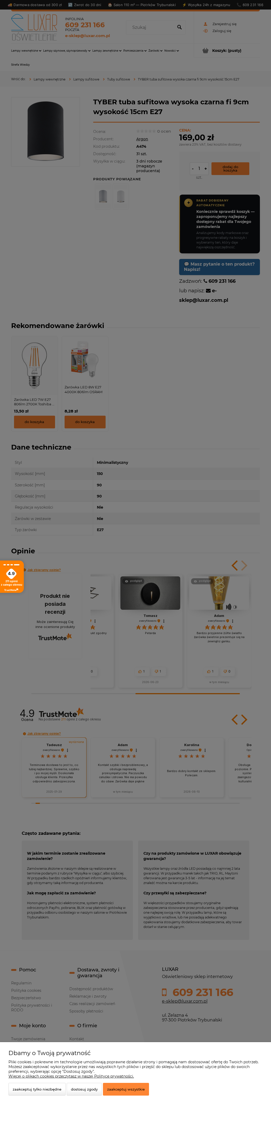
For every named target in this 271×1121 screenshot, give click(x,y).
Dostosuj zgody (84, 1089)
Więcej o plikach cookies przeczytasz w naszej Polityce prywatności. (71, 1076)
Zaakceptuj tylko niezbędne (37, 1089)
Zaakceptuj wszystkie (126, 1089)
